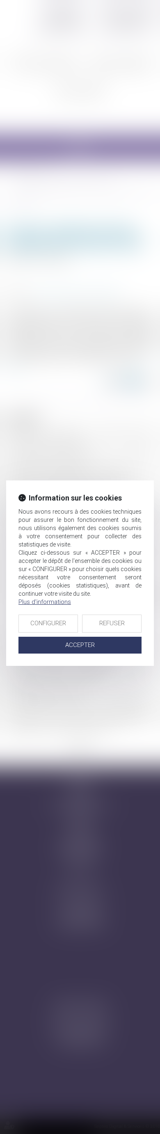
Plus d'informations (44, 602)
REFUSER (112, 623)
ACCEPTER (80, 645)
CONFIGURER (48, 623)
